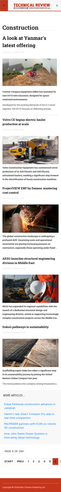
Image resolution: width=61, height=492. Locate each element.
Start (8, 461)
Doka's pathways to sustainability (25, 327)
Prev (20, 461)
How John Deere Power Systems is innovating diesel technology (25, 435)
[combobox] (57, 6)
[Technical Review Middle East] (33, 5)
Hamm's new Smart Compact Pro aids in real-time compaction (29, 415)
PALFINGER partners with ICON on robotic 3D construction (30, 425)
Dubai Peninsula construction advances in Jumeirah (29, 406)
